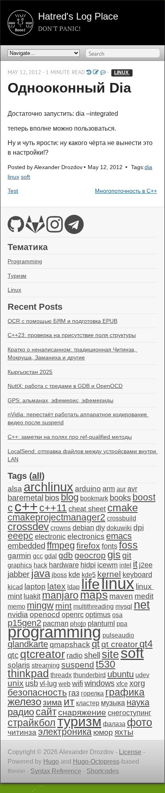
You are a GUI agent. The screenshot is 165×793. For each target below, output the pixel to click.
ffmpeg (61, 546)
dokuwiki (119, 528)
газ (73, 692)
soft (25, 177)
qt (96, 644)
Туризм (17, 275)
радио (21, 711)
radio (74, 656)
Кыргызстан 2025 (30, 372)
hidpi (88, 565)
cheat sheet (87, 509)
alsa (15, 488)
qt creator (119, 644)
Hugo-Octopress (96, 761)
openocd (45, 614)
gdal (50, 556)
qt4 (146, 643)
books (120, 497)
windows (100, 683)
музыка (113, 703)
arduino (88, 488)
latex (56, 586)
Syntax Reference (55, 771)
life (90, 584)
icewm (107, 565)
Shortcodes (103, 771)
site (110, 654)
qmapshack (70, 644)
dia (148, 167)
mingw (40, 605)
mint (63, 605)
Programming (25, 261)
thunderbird (89, 675)
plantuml (101, 623)
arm (109, 489)
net (142, 604)
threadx (61, 675)
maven (121, 596)
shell (92, 655)
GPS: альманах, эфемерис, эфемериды (60, 400)
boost (144, 497)
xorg (137, 683)
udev (142, 675)
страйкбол (32, 722)
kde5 (89, 574)
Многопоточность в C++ (126, 191)
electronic (50, 537)
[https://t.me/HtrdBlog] (74, 229)
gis (114, 555)
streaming (46, 665)
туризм (79, 721)
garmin (19, 555)
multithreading (93, 606)
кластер (87, 703)
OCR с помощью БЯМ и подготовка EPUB (62, 321)
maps (94, 595)
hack (40, 565)
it (135, 564)
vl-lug (48, 684)
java (40, 573)
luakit (32, 596)
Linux (14, 290)
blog (69, 497)
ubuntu (120, 674)
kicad (15, 586)
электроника (65, 732)
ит (69, 701)
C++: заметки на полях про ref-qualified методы (70, 437)
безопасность (37, 693)
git (126, 555)
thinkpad (28, 674)
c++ (26, 506)
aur (121, 489)
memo (16, 606)
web (64, 683)
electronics (86, 536)
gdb (65, 555)
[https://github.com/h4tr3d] (16, 229)
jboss (59, 574)
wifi (77, 683)
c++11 (53, 507)
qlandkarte (28, 644)
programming (54, 632)
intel (125, 565)
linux (122, 72)
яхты (124, 732)
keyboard (137, 575)
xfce (122, 683)
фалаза (114, 723)
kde (74, 575)
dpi (138, 527)
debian (83, 528)
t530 (105, 664)
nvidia (18, 614)
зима (52, 702)
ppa (122, 623)
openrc (73, 615)
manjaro (60, 595)
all (37, 476)
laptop (35, 586)
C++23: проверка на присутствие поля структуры (72, 335)
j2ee (146, 565)
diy (100, 528)
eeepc (20, 536)
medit (144, 596)
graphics (20, 565)
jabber (19, 574)
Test (13, 191)
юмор (103, 732)
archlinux (48, 487)
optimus (98, 615)
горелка (92, 693)
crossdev (28, 526)
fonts (109, 546)
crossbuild (121, 518)
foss (128, 545)
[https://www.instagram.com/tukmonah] (54, 229)
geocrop (90, 555)
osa (117, 614)
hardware (64, 565)
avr (132, 489)
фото (139, 722)
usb (31, 683)
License (130, 752)
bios (52, 497)
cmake (122, 507)
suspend (77, 664)
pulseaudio (118, 635)
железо (24, 701)
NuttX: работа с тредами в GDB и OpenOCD (65, 386)
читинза (22, 732)
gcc (38, 556)
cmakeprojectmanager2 (56, 518)
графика (125, 692)
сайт (46, 711)
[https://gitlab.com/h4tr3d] (35, 229)
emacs (119, 536)
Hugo (51, 761)
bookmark (94, 498)
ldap (73, 586)
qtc (13, 655)
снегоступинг (129, 713)
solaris (19, 665)
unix (16, 683)
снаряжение (82, 712)
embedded (26, 545)
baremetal (25, 497)
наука (138, 702)
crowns (60, 528)
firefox (88, 546)
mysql (123, 606)
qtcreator (42, 654)
